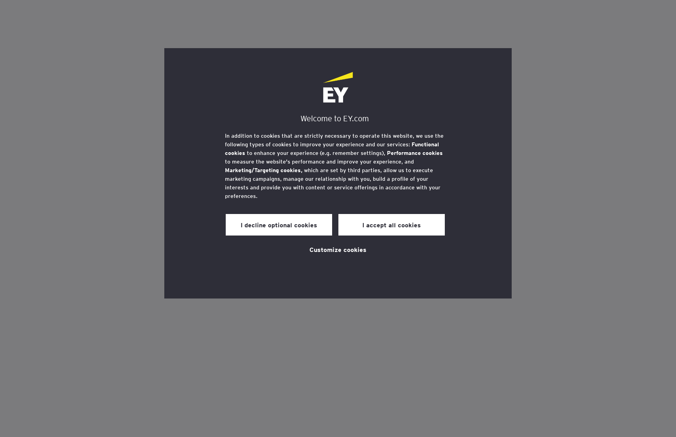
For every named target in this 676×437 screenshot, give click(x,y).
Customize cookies (338, 249)
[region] (338, 173)
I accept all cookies (391, 224)
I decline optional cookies (279, 224)
